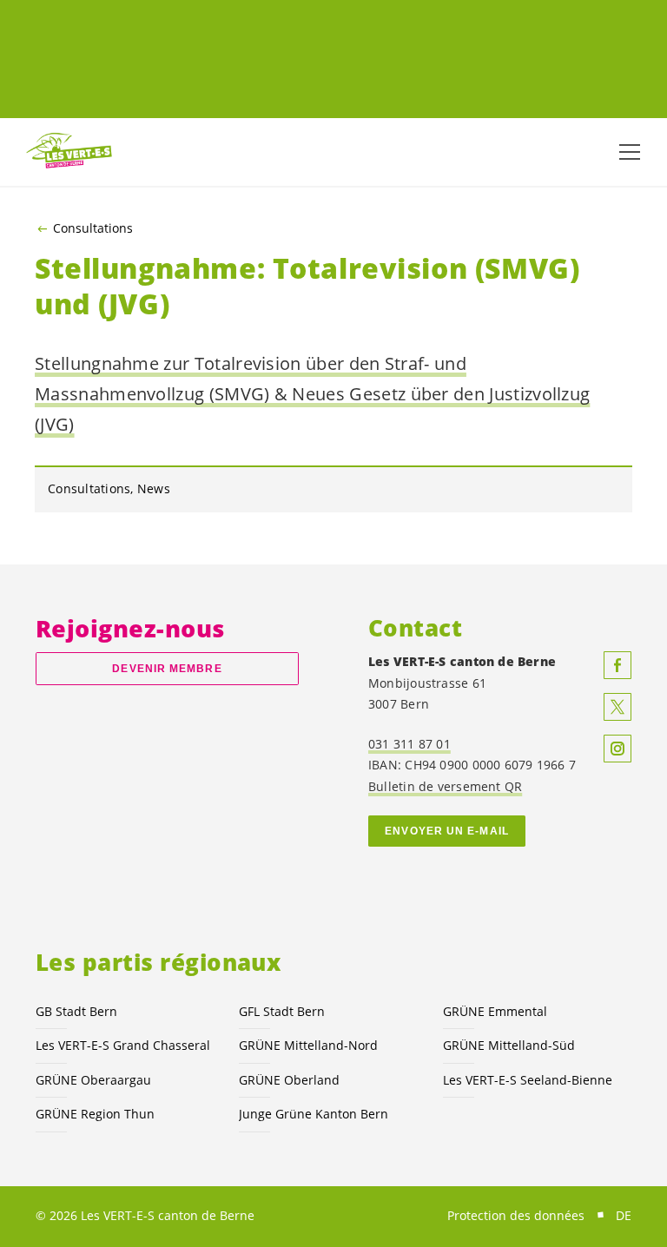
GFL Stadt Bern (282, 1011)
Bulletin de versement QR (445, 786)
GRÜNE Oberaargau (93, 1080)
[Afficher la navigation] (629, 152)
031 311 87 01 (409, 744)
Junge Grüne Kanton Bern (313, 1113)
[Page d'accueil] (69, 151)
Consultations (93, 228)
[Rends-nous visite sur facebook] (617, 665)
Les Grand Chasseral (123, 1045)
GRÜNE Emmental (495, 1011)
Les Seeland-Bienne (527, 1080)
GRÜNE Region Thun (95, 1113)
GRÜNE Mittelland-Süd (509, 1045)
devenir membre (166, 669)
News (153, 488)
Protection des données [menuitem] (515, 1215)
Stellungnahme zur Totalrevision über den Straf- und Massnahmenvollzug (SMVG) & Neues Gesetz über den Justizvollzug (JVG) (312, 394)
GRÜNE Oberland (289, 1080)
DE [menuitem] (623, 1215)
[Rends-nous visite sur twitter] (617, 707)
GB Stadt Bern (76, 1011)
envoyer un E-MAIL (447, 831)
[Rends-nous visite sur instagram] (617, 748)
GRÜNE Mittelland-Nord (308, 1045)
